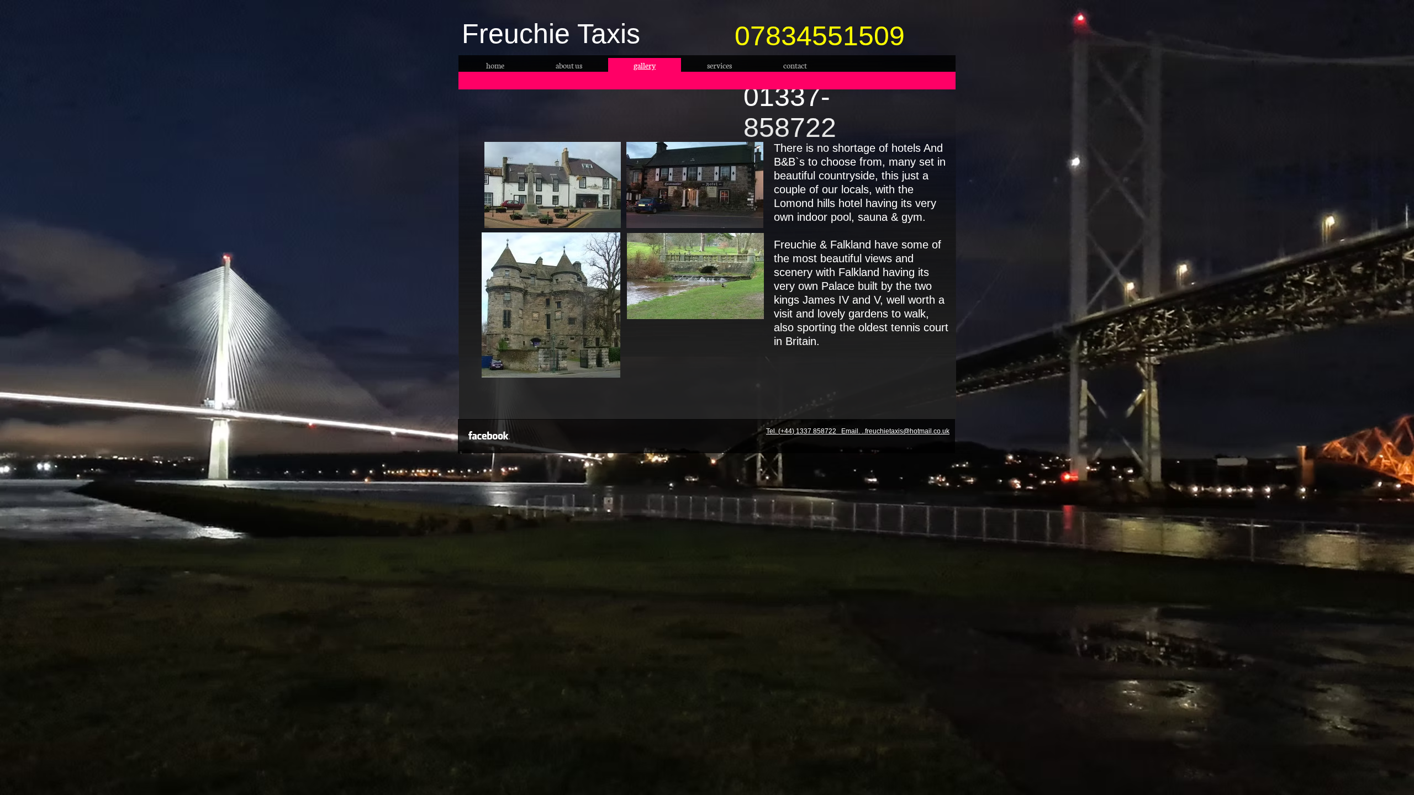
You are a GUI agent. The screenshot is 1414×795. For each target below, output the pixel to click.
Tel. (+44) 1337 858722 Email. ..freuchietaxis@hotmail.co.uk (857, 431)
